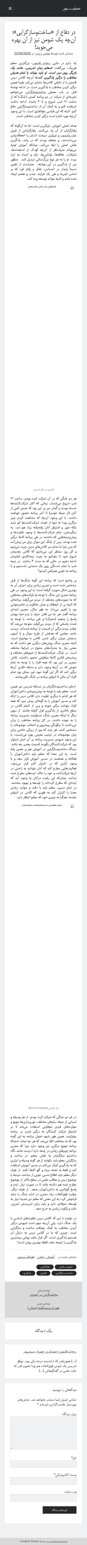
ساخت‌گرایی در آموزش (43, 1294)
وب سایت (70, 1491)
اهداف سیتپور (26, 1257)
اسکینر (52, 135)
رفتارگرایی (45, 1267)
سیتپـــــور (72, 8)
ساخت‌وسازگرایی (35, 92)
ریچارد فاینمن (42, 63)
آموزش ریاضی (46, 1257)
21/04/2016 (22, 53)
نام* (73, 1458)
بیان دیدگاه (69, 1414)
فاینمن (43, 1273)
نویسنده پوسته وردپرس (56, 1541)
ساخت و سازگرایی (64, 1273)
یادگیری (45, 125)
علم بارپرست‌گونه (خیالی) (44, 1308)
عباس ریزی (42, 53)
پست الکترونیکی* (65, 1475)
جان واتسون (68, 135)
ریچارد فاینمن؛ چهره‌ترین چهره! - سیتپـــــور (49, 1351)
